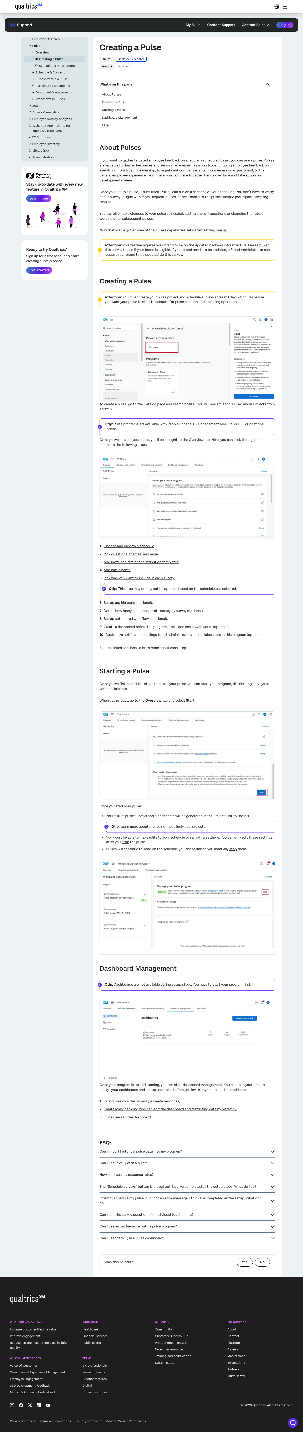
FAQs (105, 125)
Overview (42, 52)
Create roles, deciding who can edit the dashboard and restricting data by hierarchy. (170, 1109)
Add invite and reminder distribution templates (141, 562)
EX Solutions (41, 137)
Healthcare (90, 1329)
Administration (43, 157)
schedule (207, 589)
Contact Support (221, 25)
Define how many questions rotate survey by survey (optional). (154, 611)
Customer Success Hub (171, 1336)
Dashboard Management (53, 92)
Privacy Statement (23, 1421)
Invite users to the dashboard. (128, 1117)
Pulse (36, 45)
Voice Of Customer (23, 1365)
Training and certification (173, 1356)
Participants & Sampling (53, 85)
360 (35, 105)
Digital (87, 1385)
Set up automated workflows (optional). (136, 619)
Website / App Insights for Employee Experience (51, 128)
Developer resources (169, 1349)
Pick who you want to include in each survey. (139, 578)
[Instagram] (12, 1405)
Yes (245, 1262)
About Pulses (111, 94)
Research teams (93, 1372)
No (262, 1262)
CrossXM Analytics (45, 112)
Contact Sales (254, 25)
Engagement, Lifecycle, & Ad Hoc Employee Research (55, 36)
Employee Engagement (26, 1379)
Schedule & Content (50, 72)
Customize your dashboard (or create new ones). (142, 1101)
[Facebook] (21, 1405)
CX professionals (94, 1365)
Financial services (94, 1336)
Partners (233, 1369)
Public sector (91, 1342)
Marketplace (236, 1356)
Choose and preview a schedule (129, 546)
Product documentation (172, 1342)
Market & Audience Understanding (34, 1392)
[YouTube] (48, 1405)
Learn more (39, 198)
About (231, 1329)
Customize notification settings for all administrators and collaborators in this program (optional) (184, 635)
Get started (39, 270)
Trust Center (236, 1376)
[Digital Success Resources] (276, 6)
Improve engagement (25, 1336)
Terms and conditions (55, 1421)
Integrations (236, 1362)
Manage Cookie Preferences (126, 1421)
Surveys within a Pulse (51, 79)
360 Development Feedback (30, 1385)
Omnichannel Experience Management (37, 1372)
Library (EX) (40, 150)
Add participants (117, 570)
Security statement (88, 1421)
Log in (285, 25)
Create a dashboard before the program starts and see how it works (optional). (166, 627)
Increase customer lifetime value (33, 1329)
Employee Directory (46, 144)
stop (125, 842)
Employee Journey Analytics (52, 119)
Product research (94, 1379)
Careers (232, 1349)
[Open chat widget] (293, 1423)
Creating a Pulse (51, 59)
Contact (233, 1336)
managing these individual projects (177, 827)
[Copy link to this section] (96, 148)
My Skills (193, 25)
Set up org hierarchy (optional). (128, 603)
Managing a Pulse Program (58, 65)
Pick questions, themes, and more (131, 554)
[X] (30, 1405)
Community (163, 1329)
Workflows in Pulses (50, 99)
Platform (233, 1342)
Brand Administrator (247, 250)
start (216, 985)
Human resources (94, 1392)
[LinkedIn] (39, 1405)
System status (165, 1362)
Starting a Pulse (113, 110)
